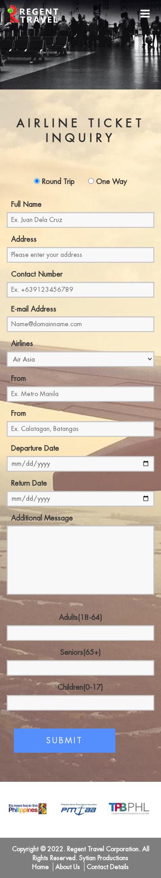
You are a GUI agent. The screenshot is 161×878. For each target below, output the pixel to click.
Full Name (26, 204)
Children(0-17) (80, 687)
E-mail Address (33, 309)
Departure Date (35, 448)
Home (40, 867)
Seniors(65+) (80, 652)
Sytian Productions (103, 858)
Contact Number (37, 274)
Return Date (29, 483)
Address (24, 239)
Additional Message (42, 518)
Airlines (22, 343)
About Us (67, 867)
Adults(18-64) (80, 617)
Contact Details (108, 867)
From (18, 378)
